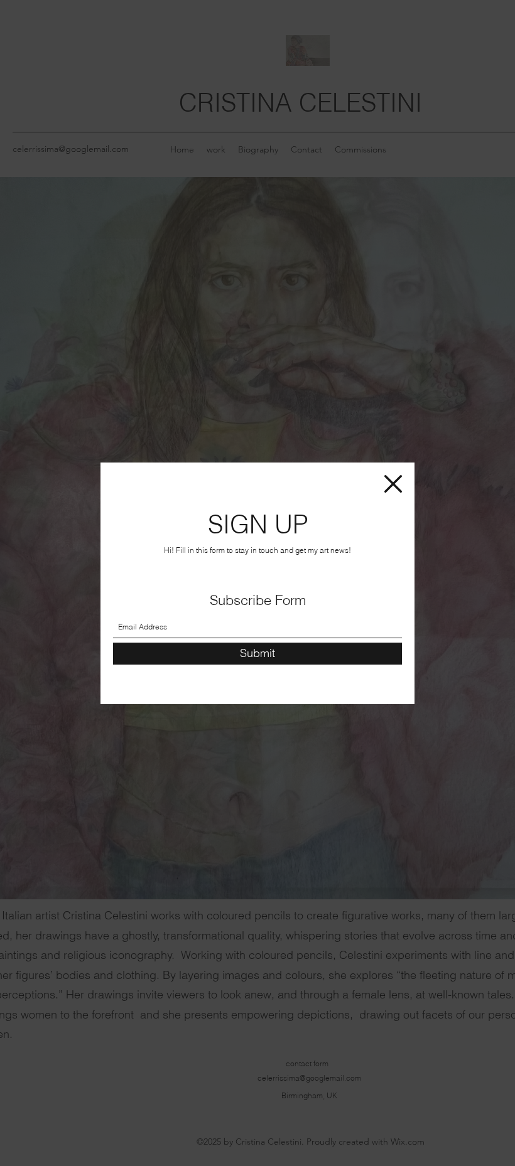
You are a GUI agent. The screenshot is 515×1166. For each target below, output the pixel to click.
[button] (393, 484)
